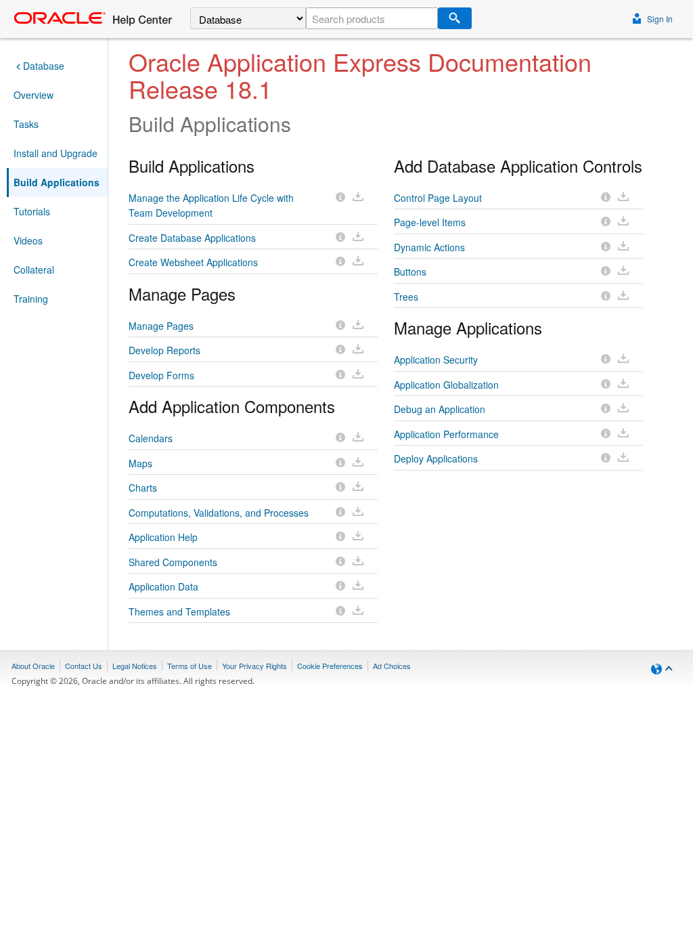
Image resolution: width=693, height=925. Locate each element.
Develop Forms (161, 375)
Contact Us (83, 665)
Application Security (436, 359)
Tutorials (32, 211)
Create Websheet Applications (193, 262)
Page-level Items (430, 222)
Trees (406, 296)
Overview (33, 95)
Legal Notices (134, 665)
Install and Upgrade (55, 153)
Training (31, 298)
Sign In (659, 18)
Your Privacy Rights (254, 665)
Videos (28, 240)
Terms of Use (189, 665)
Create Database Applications (192, 237)
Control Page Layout (438, 198)
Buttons (410, 271)
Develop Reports (164, 350)
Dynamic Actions (429, 247)
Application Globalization (446, 384)
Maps (140, 463)
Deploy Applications (436, 458)
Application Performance (446, 434)
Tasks (26, 124)
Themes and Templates (179, 611)
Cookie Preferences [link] (330, 665)
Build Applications (56, 182)
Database (43, 65)
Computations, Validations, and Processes (219, 512)
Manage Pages (161, 325)
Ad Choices (392, 665)
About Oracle (33, 665)
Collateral (34, 269)
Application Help (163, 537)
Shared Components (173, 562)
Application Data (163, 586)
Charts (143, 487)
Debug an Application (439, 409)
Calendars (151, 438)
